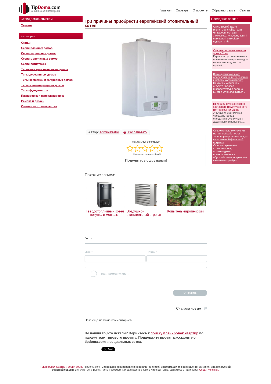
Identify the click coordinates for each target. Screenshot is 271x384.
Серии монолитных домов (39, 58)
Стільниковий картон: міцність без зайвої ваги (227, 28)
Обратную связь (209, 369)
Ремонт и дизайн (32, 101)
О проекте (200, 10)
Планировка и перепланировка (42, 95)
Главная (165, 10)
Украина (26, 25)
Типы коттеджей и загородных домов (47, 79)
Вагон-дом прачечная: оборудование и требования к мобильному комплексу (230, 77)
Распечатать (137, 132)
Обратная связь (223, 10)
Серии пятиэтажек (33, 64)
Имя (89, 252)
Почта (152, 252)
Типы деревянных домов (38, 74)
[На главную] (40, 8)
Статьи (244, 10)
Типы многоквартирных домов (42, 85)
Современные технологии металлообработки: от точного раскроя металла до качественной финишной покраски (230, 136)
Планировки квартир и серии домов (61, 366)
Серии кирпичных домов (38, 53)
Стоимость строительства (39, 106)
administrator (109, 132)
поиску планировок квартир (174, 333)
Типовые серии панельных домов (44, 69)
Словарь (182, 10)
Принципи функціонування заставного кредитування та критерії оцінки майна (230, 106)
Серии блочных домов (37, 48)
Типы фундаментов (34, 90)
